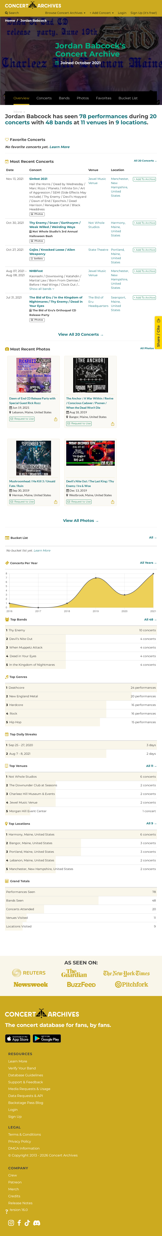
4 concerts (148, 639)
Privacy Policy (19, 1141)
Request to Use (24, 418)
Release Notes (20, 1203)
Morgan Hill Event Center (28, 811)
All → (153, 537)
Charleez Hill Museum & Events (32, 794)
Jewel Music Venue (23, 802)
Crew (12, 1175)
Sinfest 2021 (38, 179)
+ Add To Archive (144, 179)
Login (122, 13)
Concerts (44, 98)
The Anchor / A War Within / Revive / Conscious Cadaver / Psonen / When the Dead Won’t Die (89, 403)
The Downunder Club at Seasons (33, 785)
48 (154, 900)
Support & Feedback (25, 1082)
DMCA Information (24, 1148)
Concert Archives (63, 1155)
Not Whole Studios (23, 776)
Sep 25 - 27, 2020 (21, 745)
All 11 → (151, 766)
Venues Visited (17, 918)
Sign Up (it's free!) (144, 13)
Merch (13, 1189)
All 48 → (150, 619)
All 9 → (151, 823)
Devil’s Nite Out (20, 639)
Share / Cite (158, 335)
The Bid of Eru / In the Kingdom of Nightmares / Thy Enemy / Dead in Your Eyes (56, 302)
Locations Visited (18, 926)
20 (154, 909)
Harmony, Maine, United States (31, 834)
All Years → (148, 563)
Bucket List (128, 98)
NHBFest (36, 271)
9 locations (131, 122)
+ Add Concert (101, 13)
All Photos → (148, 348)
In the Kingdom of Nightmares (32, 665)
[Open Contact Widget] (7, 1212)
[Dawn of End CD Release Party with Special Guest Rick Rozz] (33, 375)
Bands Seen (14, 900)
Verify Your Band (22, 1068)
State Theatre (98, 250)
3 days (151, 745)
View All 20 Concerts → (81, 334)
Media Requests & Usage (29, 1089)
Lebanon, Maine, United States (32, 860)
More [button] (18, 112)
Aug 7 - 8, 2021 (19, 754)
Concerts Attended (20, 909)
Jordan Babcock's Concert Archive (90, 50)
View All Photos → (81, 520)
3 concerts (148, 843)
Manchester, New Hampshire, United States (120, 187)
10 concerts (147, 630)
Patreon (15, 1182)
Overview (21, 98)
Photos (83, 98)
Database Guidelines (25, 1075)
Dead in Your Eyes (23, 656)
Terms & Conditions (24, 1135)
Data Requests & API (25, 1096)
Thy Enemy (17, 630)
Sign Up (15, 1117)
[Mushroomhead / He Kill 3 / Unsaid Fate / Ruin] (33, 458)
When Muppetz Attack (25, 647)
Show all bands (40, 289)
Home (10, 21)
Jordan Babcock (33, 21)
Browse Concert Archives (64, 13)
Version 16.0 (18, 1210)
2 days (151, 754)
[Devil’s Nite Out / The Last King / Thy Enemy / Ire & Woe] (90, 458)
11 (155, 918)
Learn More (59, 147)
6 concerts (148, 776)
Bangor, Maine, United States (30, 843)
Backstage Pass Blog (25, 1103)
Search (13, 13)
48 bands (59, 122)
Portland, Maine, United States (31, 852)
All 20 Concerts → (145, 160)
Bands (64, 98)
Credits (14, 1196)
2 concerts (148, 785)
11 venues (94, 122)
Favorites (103, 98)
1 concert (149, 811)
